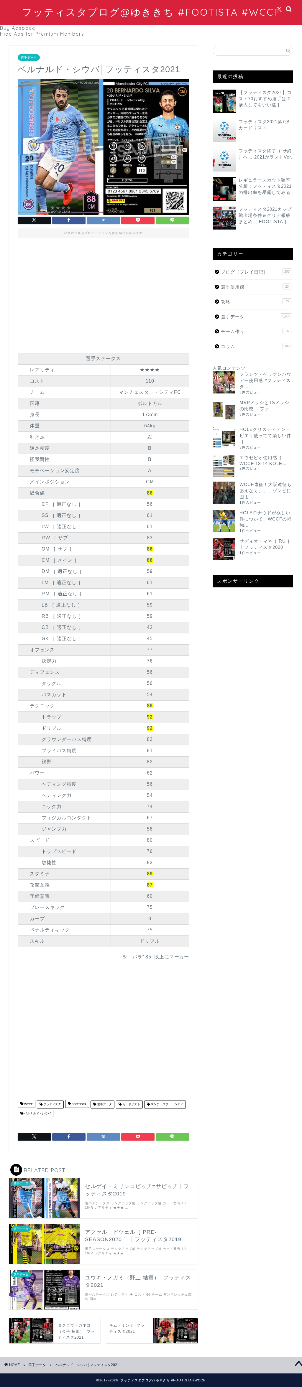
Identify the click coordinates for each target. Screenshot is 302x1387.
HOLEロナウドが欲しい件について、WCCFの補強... (265, 519)
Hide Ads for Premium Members (42, 34)
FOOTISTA (78, 1104)
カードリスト (131, 1104)
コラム (255, 346)
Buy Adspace (17, 28)
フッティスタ (51, 1104)
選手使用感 (255, 286)
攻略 (255, 301)
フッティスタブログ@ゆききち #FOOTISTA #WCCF (151, 12)
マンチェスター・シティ (166, 1104)
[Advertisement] (103, 294)
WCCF (28, 1104)
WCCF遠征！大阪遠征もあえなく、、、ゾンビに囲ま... (265, 490)
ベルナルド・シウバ (37, 1113)
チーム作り (255, 331)
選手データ (29, 57)
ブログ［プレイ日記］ (255, 271)
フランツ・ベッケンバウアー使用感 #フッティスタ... (265, 380)
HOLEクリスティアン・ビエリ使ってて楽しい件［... (265, 435)
